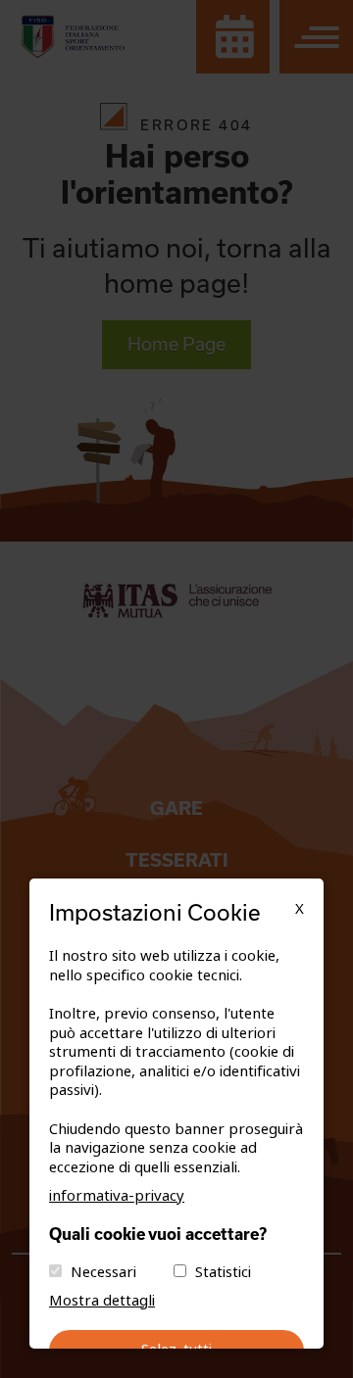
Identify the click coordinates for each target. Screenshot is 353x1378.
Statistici (223, 1272)
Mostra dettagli (102, 1300)
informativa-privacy (116, 1196)
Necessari (103, 1272)
